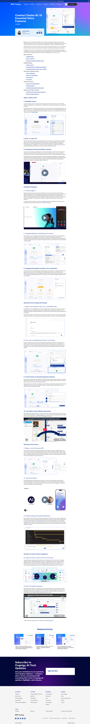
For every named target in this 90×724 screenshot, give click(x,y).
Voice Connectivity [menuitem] (34, 700)
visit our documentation (48, 620)
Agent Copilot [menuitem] (18, 700)
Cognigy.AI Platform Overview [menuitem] (36, 694)
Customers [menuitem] (45, 4)
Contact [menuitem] (62, 702)
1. (26, 56)
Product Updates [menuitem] (33, 702)
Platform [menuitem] (32, 4)
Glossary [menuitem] (47, 704)
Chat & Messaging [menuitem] (18, 698)
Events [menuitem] (62, 696)
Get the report (60, 1)
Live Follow (41, 414)
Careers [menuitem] (62, 700)
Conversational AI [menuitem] (49, 711)
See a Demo (72, 4)
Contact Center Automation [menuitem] (66, 711)
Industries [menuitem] (38, 4)
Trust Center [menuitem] (48, 700)
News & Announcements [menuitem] (66, 698)
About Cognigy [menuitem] (64, 694)
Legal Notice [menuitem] (64, 718)
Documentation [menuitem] (49, 702)
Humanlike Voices (30, 56)
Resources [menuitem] (52, 4)
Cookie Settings (71, 718)
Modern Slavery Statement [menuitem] (54, 718)
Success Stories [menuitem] (49, 694)
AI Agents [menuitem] (17, 694)
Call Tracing (39, 520)
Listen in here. (35, 112)
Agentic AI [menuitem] (32, 696)
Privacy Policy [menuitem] (45, 718)
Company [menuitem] (58, 4)
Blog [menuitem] (47, 698)
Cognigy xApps (45, 201)
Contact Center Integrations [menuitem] (20, 702)
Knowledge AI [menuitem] (33, 698)
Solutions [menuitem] (26, 4)
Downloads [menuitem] (48, 696)
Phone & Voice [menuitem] (18, 696)
